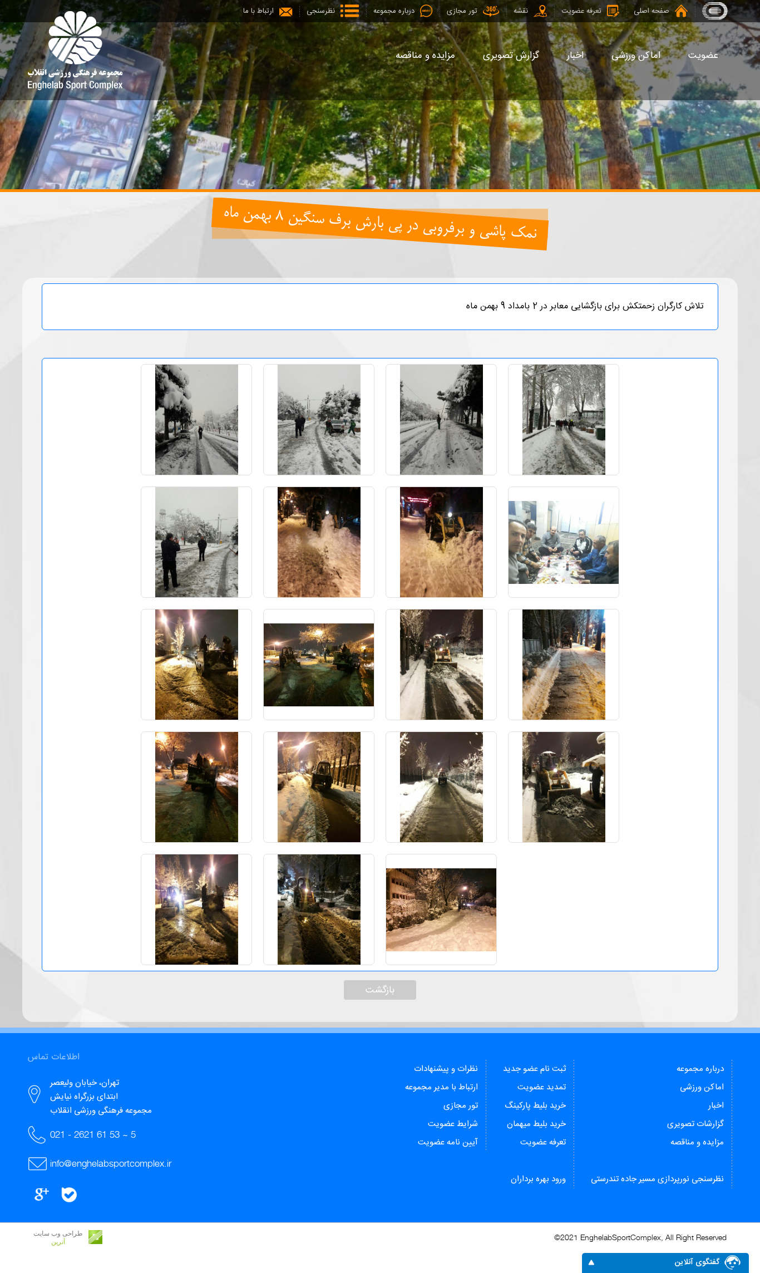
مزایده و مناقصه (697, 1142)
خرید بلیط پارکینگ (535, 1106)
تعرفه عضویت (543, 1142)
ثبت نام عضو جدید (534, 1069)
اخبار (716, 1106)
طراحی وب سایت (58, 1233)
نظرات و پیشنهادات (446, 1069)
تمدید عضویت (541, 1087)
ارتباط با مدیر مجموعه (441, 1087)
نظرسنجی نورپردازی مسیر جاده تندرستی (657, 1179)
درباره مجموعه (700, 1069)
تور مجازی (460, 1106)
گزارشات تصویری (695, 1124)
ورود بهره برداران (538, 1179)
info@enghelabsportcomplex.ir (110, 1163)
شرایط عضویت (453, 1124)
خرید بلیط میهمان (536, 1124)
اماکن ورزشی (702, 1087)
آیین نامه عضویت (448, 1142)
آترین (58, 1242)
